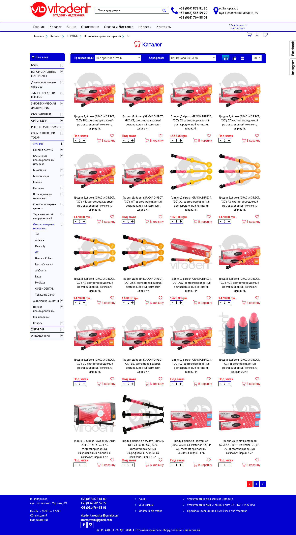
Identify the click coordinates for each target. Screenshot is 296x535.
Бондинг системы (43, 150)
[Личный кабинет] (258, 34)
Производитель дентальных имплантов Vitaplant (217, 511)
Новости (144, 27)
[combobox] (118, 58)
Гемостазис (39, 170)
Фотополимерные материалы (102, 36)
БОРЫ (34, 65)
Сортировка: (156, 58)
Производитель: (84, 58)
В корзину (108, 140)
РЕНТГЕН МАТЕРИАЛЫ (45, 127)
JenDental (41, 270)
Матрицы (38, 188)
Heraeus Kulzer (43, 258)
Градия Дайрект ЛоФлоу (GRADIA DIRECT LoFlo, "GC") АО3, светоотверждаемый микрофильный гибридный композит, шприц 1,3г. (143, 449)
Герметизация (41, 176)
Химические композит (46, 301)
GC (37, 252)
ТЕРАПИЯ (72, 36)
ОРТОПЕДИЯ (39, 120)
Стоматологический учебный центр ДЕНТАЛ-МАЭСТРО (221, 505)
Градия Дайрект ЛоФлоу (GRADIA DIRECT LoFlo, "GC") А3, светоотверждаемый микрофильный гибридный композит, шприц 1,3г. (94, 449)
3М (37, 234)
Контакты (163, 27)
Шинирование (41, 317)
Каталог (56, 27)
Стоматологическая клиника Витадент (210, 499)
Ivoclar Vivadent (44, 264)
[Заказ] (250, 34)
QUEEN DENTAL (44, 288)
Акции (71, 27)
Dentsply (40, 246)
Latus (38, 276)
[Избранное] (266, 34)
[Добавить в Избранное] (112, 135)
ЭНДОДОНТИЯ (40, 335)
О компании (90, 27)
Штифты (37, 323)
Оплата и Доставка (118, 27)
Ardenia (39, 240)
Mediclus (40, 282)
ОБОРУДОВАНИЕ (41, 114)
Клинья (37, 182)
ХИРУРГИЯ (37, 329)
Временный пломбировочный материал (43, 160)
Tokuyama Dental (45, 294)
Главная (39, 27)
